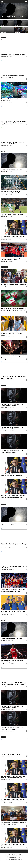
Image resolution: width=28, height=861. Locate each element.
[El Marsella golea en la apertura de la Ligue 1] (14, 535)
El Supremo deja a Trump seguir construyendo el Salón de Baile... (10, 192)
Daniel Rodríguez (4, 640)
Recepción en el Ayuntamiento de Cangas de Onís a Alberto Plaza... (13, 823)
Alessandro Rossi (4, 407)
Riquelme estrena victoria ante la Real (12, 215)
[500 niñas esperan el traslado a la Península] (21, 30)
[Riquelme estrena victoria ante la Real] (14, 205)
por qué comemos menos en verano (12, 16)
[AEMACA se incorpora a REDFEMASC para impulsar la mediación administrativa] (14, 674)
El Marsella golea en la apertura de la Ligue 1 (14, 544)
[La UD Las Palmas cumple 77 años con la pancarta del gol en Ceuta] (14, 602)
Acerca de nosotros (19, 855)
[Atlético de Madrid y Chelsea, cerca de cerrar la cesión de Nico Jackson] (14, 67)
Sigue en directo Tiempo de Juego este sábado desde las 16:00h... (12, 143)
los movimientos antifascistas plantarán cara (13, 356)
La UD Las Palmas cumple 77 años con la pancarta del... (13, 612)
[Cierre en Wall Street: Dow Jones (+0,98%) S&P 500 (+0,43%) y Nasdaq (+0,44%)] (14, 368)
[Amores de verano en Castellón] (14, 746)
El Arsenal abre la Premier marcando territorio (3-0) (12, 661)
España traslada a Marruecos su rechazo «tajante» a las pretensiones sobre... (13, 237)
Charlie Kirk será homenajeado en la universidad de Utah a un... (12, 405)
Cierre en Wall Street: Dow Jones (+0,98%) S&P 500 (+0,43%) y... (13, 377)
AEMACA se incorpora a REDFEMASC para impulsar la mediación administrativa (13, 683)
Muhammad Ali (4, 171)
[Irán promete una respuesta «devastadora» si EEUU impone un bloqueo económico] (14, 298)
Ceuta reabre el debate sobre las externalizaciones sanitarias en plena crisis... (12, 333)
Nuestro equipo (20, 854)
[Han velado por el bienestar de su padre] (14, 46)
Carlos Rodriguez (4, 286)
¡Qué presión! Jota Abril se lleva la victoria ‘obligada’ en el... (13, 99)
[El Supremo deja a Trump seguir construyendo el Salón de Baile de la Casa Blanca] (14, 182)
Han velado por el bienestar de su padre (6, 32)
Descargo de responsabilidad (10, 855)
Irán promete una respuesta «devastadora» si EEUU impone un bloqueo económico (14, 309)
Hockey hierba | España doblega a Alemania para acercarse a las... (11, 258)
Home (6, 854)
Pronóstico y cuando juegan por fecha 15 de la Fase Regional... (14, 567)
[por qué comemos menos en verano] (14, 11)
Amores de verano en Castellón (10, 754)
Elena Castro (3, 756)
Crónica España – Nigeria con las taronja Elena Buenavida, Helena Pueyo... (13, 590)
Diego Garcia (3, 56)
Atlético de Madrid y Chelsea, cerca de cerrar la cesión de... (12, 76)
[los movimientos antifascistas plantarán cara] (14, 347)
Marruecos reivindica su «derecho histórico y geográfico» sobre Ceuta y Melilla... (14, 122)
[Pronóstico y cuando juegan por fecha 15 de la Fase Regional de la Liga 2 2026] (14, 558)
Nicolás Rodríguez (4, 524)
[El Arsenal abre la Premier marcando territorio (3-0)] (14, 651)
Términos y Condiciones (12, 857)
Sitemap (19, 857)
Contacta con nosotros (12, 854)
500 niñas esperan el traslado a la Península (21, 32)
